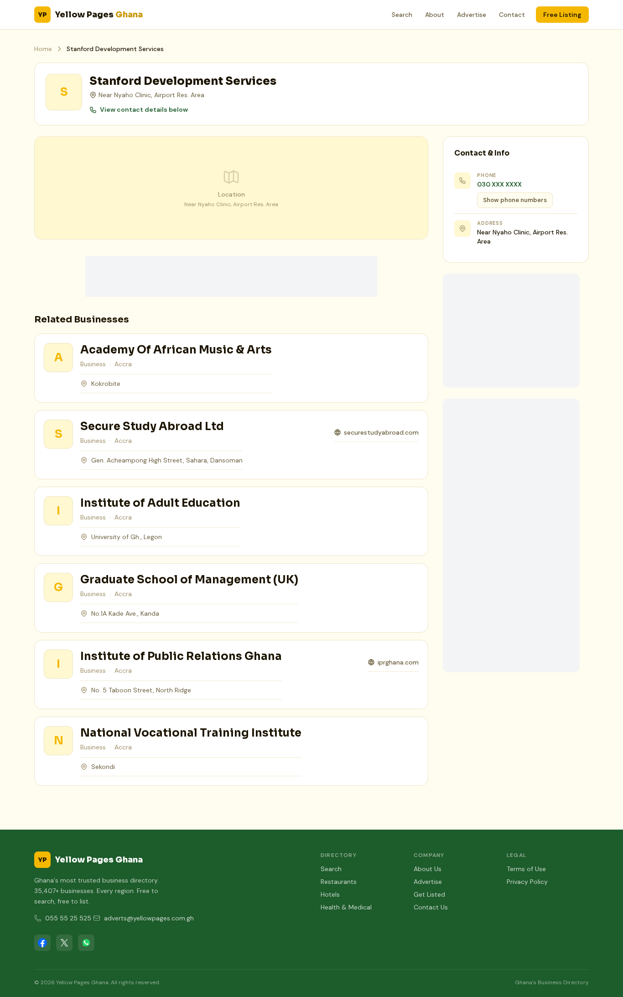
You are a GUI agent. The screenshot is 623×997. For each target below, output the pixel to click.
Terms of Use (526, 869)
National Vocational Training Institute (190, 733)
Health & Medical (346, 907)
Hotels (330, 894)
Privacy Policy (527, 882)
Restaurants (339, 882)
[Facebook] (42, 943)
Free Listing (562, 14)
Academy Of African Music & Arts (176, 350)
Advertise (471, 14)
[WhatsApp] (86, 943)
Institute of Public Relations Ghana (181, 656)
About (434, 14)
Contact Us (431, 907)
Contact (512, 14)
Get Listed (429, 894)
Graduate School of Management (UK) (189, 580)
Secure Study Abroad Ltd (152, 426)
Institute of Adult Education (160, 503)
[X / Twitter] (64, 943)
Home (43, 49)
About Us (427, 869)
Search (402, 14)
